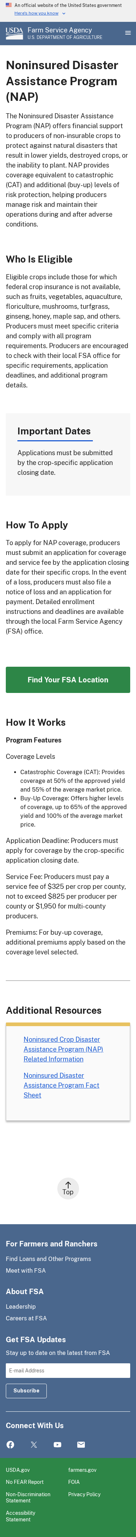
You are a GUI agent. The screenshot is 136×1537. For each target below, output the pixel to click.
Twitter (33, 1445)
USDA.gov (18, 1470)
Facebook (10, 1445)
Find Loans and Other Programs (48, 1259)
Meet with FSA (26, 1270)
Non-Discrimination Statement (28, 1497)
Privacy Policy (84, 1494)
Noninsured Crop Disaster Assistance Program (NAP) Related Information (63, 1049)
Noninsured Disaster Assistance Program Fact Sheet (61, 1085)
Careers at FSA (26, 1318)
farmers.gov (82, 1470)
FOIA (74, 1482)
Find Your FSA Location (68, 679)
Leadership (21, 1306)
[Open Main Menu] (127, 33)
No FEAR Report (25, 1482)
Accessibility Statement (20, 1516)
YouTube (57, 1445)
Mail (81, 1445)
